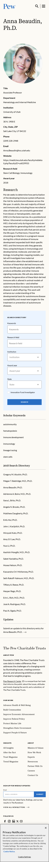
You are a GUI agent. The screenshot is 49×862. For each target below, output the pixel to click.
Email (5, 790)
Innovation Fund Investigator (23, 392)
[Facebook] (5, 821)
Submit (39, 794)
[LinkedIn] (13, 821)
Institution (11, 352)
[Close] (46, 828)
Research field (13, 337)
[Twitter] (17, 821)
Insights (7, 743)
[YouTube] (21, 821)
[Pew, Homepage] (9, 6)
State (9, 379)
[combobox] (9, 357)
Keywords (11, 323)
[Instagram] (9, 821)
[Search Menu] (37, 6)
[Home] (24, 648)
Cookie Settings (24, 857)
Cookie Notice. (9, 851)
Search (24, 402)
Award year (12, 365)
